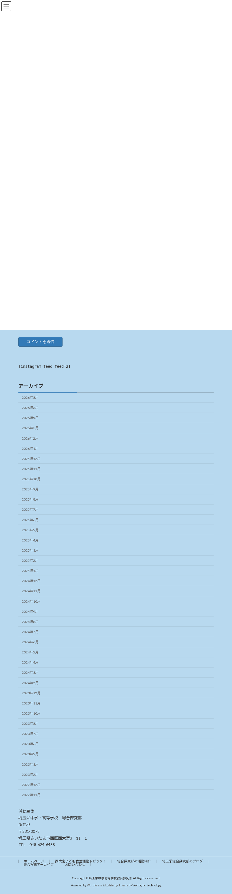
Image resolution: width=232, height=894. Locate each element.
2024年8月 (30, 622)
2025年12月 (31, 459)
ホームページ (34, 861)
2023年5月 (30, 754)
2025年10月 (31, 479)
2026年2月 (30, 438)
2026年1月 (30, 448)
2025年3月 (30, 550)
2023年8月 (30, 723)
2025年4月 (30, 540)
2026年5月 (30, 418)
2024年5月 (30, 652)
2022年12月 (31, 785)
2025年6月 (30, 520)
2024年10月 (31, 601)
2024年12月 (31, 581)
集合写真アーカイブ (38, 864)
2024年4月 (30, 662)
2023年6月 (30, 744)
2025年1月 (30, 571)
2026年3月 (30, 428)
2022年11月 (31, 795)
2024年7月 (30, 632)
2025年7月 (30, 509)
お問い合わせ (75, 864)
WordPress (94, 885)
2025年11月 (31, 469)
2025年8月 (30, 499)
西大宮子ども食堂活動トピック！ (80, 861)
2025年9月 (30, 489)
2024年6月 (30, 642)
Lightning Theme (116, 885)
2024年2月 (30, 683)
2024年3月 (30, 672)
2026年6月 (30, 408)
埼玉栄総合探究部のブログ (182, 861)
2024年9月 (30, 611)
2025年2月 (30, 560)
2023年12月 (31, 693)
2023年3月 (30, 764)
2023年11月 (31, 703)
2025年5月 (30, 530)
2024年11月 (31, 591)
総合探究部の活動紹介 (134, 861)
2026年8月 (30, 397)
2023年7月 (30, 734)
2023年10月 (31, 713)
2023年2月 (30, 774)
